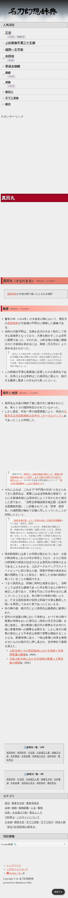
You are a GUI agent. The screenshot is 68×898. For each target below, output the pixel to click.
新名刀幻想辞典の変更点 (21, 827)
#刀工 (12, 37)
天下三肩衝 (32, 822)
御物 (14, 808)
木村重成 (15, 756)
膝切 (8, 104)
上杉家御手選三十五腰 (20, 43)
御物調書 (24, 808)
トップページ (14, 865)
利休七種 (60, 822)
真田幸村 (10, 752)
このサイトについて (28, 817)
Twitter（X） (16, 873)
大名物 (8, 822)
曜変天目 (19, 822)
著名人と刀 (35, 812)
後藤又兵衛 (46, 779)
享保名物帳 (12, 66)
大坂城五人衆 (43, 752)
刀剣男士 (10, 817)
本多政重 (25, 756)
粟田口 (9, 92)
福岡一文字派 (14, 49)
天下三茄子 (47, 822)
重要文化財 (18, 803)
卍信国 (31, 752)
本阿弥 (9, 56)
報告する (58, 892)
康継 (8, 72)
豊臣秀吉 (51, 783)
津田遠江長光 (38, 756)
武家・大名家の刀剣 (16, 812)
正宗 (8, 33)
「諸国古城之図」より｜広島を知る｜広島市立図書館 (37, 520)
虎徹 (8, 82)
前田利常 (21, 752)
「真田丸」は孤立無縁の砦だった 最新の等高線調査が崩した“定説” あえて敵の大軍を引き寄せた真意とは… (36, 477)
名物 (7, 808)
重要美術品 (32, 803)
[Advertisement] (34, 154)
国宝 (7, 803)
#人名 (11, 60)
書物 (40, 808)
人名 (33, 808)
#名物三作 (20, 37)
